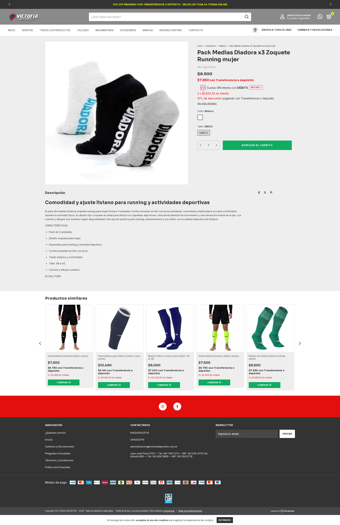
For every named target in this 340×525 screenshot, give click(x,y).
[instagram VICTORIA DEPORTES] (163, 406)
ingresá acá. (169, 511)
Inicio (11, 30)
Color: (205, 111)
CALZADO (83, 30)
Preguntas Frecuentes (58, 453)
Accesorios (211, 46)
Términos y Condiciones (59, 460)
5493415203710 (139, 432)
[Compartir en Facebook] (259, 192)
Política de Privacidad (57, 467)
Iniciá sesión (303, 15)
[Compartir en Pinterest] (271, 192)
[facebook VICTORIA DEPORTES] (177, 406)
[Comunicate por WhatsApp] (320, 17)
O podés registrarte (298, 18)
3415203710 (137, 439)
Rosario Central (171, 30)
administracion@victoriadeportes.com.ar (153, 446)
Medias (222, 46)
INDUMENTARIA (104, 30)
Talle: (205, 126)
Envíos (49, 439)
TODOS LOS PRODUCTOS (55, 30)
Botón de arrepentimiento (190, 511)
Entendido (225, 520)
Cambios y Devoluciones (59, 446)
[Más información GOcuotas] (256, 87)
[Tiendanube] (282, 511)
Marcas (148, 30)
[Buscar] (246, 16)
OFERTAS (27, 30)
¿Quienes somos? (55, 432)
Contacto (196, 30)
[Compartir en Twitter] (265, 192)
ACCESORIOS (128, 30)
